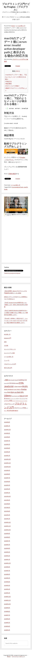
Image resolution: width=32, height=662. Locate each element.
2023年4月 (7, 448)
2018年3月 (7, 630)
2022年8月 (7, 474)
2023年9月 (7, 433)
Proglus (24, 389)
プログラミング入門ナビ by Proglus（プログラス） (16, 6)
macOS (26, 187)
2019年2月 (7, 589)
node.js (15, 389)
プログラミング (9, 404)
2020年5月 (7, 544)
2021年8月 (7, 504)
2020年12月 (7, 522)
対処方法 (8, 81)
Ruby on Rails (15, 392)
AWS (5, 342)
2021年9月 (7, 500)
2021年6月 (7, 507)
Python (5, 392)
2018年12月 (7, 596)
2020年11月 (7, 526)
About (9, 656)
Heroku (17, 383)
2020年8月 (7, 537)
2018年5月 (7, 622)
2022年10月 (7, 467)
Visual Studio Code (15, 396)
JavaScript (8, 386)
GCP (8, 383)
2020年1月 (7, 559)
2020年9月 (7, 533)
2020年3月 (7, 552)
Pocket (18, 66)
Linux (16, 386)
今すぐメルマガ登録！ (12, 86)
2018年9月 (7, 608)
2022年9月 (7, 470)
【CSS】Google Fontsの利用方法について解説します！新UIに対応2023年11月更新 (16, 305)
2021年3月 (7, 515)
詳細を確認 (12, 174)
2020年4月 (7, 548)
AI (4, 380)
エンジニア (23, 398)
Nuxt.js (18, 389)
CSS (25, 380)
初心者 (9, 410)
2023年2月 (7, 452)
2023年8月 (7, 437)
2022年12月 (7, 459)
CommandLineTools (17, 187)
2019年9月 (7, 567)
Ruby (8, 392)
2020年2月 (7, 556)
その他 (6, 345)
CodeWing (21, 380)
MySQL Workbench (9, 389)
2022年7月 (7, 478)
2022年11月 (7, 463)
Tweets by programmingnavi (12, 273)
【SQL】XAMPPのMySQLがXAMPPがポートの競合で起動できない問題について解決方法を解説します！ (16, 313)
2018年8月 (7, 611)
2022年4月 (7, 481)
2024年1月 (7, 426)
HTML (21, 383)
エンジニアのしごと (10, 349)
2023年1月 (7, 455)
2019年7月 (7, 570)
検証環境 (8, 84)
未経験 (12, 410)
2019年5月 (7, 578)
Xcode (5, 189)
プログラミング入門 (10, 364)
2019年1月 (7, 593)
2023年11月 (7, 429)
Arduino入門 (7, 338)
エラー (17, 398)
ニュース (6, 360)
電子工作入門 (8, 368)
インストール (13, 398)
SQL (22, 392)
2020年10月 (7, 530)
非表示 (17, 71)
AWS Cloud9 (11, 380)
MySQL (25, 386)
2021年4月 (7, 511)
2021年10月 (7, 496)
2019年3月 (7, 585)
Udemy (7, 395)
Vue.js (22, 396)
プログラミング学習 (20, 408)
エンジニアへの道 (9, 353)
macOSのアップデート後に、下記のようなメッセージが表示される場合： (16, 77)
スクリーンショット (20, 400)
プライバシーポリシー (18, 656)
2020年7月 (7, 541)
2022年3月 (7, 485)
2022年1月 (7, 493)
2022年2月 (7, 489)
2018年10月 (7, 604)
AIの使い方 (7, 334)
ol (20, 389)
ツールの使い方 (15, 185)
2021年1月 (7, 518)
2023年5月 (7, 444)
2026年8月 (7, 422)
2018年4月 (7, 626)
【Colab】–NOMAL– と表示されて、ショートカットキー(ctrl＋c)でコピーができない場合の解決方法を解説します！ (15, 320)
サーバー (14, 400)
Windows (8, 398)
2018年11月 (7, 600)
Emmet (5, 383)
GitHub (13, 383)
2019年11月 (7, 563)
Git (10, 383)
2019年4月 (7, 582)
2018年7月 (7, 615)
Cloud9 (16, 380)
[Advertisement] (16, 248)
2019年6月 (7, 574)
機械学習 (16, 410)
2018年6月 (7, 619)
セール (25, 400)
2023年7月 (7, 441)
